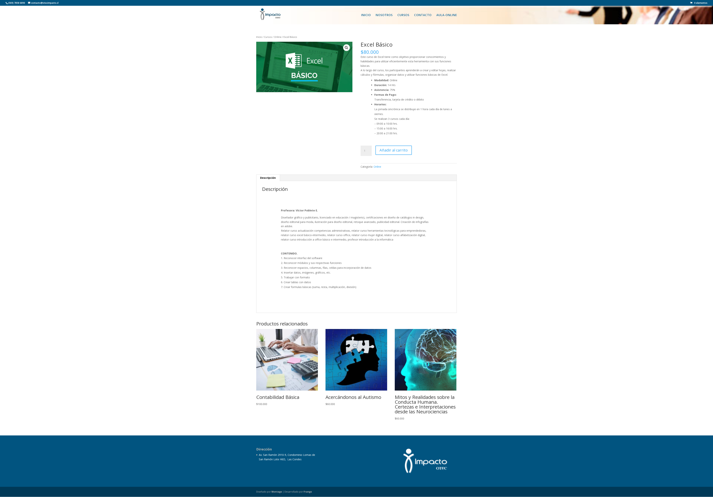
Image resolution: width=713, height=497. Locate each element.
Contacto (423, 15)
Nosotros (384, 15)
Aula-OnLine (446, 15)
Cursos (403, 15)
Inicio (366, 15)
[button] (346, 47)
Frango (308, 491)
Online (277, 37)
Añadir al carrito (394, 150)
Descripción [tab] (268, 178)
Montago (276, 491)
